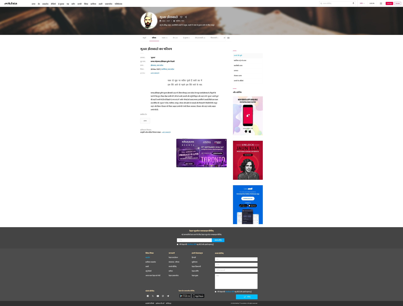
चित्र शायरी (214, 38)
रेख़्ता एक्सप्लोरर (174, 275)
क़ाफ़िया (93, 4)
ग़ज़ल (164, 38)
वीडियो (53, 4)
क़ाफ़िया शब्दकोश (150, 262)
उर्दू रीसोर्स (148, 271)
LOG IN (372, 3)
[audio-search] (353, 3)
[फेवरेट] (181, 17)
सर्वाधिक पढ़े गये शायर (240, 61)
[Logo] (11, 4)
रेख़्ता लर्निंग (195, 271)
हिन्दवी (194, 257)
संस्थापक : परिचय (174, 262)
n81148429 (155, 73)
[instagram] (163, 296)
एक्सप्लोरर (108, 4)
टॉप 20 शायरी (200, 38)
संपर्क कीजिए (173, 266)
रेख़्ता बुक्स (195, 275)
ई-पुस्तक (186, 38)
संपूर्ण (144, 38)
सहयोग (147, 257)
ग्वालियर (178, 21)
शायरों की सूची (238, 56)
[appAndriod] (185, 296)
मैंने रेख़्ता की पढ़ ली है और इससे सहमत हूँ (196, 244)
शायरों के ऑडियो (238, 81)
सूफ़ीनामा (194, 262)
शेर (175, 38)
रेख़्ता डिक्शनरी (196, 266)
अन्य (126, 4)
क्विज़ (86, 4)
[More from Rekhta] (381, 3)
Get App (389, 3)
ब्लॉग (73, 4)
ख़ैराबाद (153, 65)
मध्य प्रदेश (171, 69)
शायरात (236, 71)
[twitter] (152, 296)
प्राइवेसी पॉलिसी (149, 303)
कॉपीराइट (168, 303)
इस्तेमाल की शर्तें (160, 303)
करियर (171, 271)
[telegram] (168, 296)
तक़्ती (100, 4)
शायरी (79, 4)
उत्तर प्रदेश (160, 65)
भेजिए (249, 297)
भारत (182, 21)
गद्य (68, 4)
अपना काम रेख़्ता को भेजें (152, 275)
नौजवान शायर (238, 76)
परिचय (154, 38)
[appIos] (198, 296)
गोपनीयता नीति (191, 244)
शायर (145, 121)
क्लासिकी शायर (238, 66)
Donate (398, 3)
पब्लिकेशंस (118, 4)
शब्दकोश (45, 4)
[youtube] (158, 296)
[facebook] (147, 296)
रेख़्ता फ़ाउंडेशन (173, 257)
